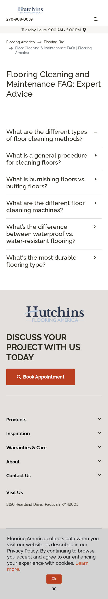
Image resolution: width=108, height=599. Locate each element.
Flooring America (20, 42)
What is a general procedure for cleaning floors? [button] (46, 159)
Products (16, 419)
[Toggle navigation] (96, 19)
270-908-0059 (19, 19)
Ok (54, 579)
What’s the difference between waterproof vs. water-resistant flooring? (40, 233)
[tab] (54, 135)
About (13, 461)
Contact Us (18, 475)
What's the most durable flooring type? (41, 261)
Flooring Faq (54, 42)
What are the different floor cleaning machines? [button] (45, 206)
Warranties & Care (26, 447)
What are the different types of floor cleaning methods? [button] (46, 135)
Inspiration (18, 433)
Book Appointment (43, 377)
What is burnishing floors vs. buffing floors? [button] (45, 183)
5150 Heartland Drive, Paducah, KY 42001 (42, 504)
